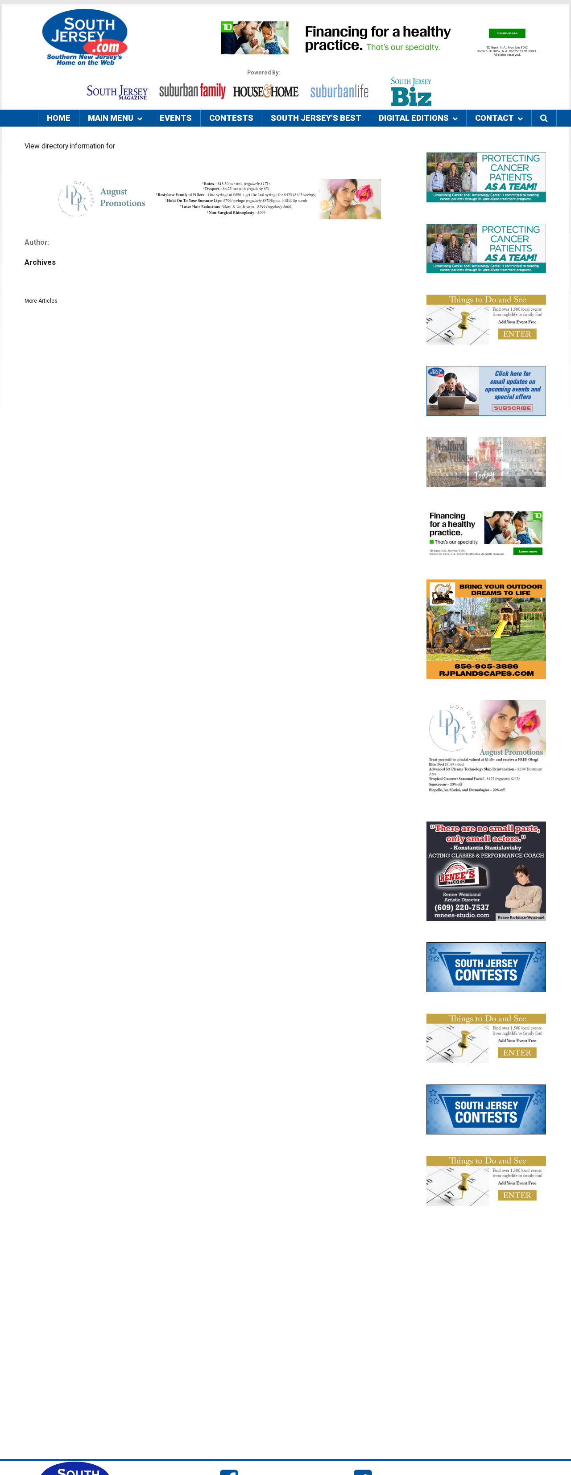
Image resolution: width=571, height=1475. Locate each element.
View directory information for (70, 146)
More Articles (41, 301)
